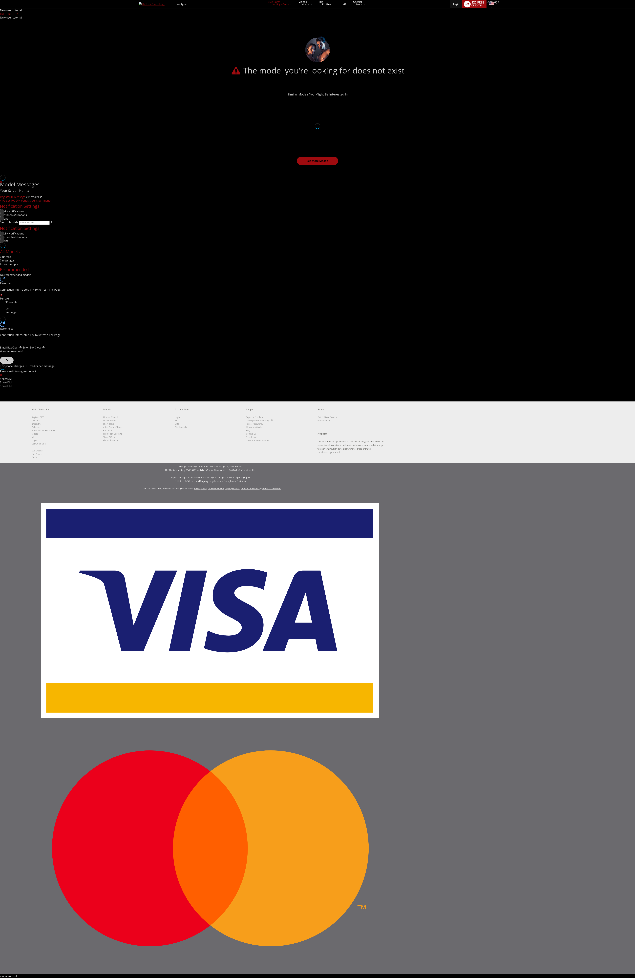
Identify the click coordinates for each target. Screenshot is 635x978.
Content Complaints (250, 488)
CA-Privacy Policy (216, 488)
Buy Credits (37, 450)
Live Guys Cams (280, 4)
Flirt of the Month (111, 440)
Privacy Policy (200, 488)
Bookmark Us (324, 420)
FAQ (248, 430)
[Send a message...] (317, 341)
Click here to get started (329, 452)
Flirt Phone (37, 454)
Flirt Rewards (181, 427)
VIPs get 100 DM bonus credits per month (25, 200)
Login (456, 4)
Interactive (37, 423)
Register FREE (38, 417)
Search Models (9, 222)
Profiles (326, 4)
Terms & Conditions (271, 488)
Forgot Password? (254, 423)
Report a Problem (254, 417)
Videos (305, 4)
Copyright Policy (232, 488)
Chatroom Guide (254, 427)
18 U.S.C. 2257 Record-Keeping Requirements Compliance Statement (210, 481)
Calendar (36, 427)
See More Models (317, 161)
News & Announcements (257, 440)
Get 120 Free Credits (327, 417)
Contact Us (251, 433)
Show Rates (108, 423)
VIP (345, 4)
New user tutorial (11, 10)
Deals (34, 457)
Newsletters (251, 437)
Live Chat (36, 420)
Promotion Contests (112, 433)
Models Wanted (110, 417)
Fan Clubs (107, 430)
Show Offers (109, 437)
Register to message (13, 197)
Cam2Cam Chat (39, 443)
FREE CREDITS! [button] (9, 14)
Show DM (6, 379)
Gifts (177, 423)
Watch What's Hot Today (43, 430)
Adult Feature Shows (112, 427)
